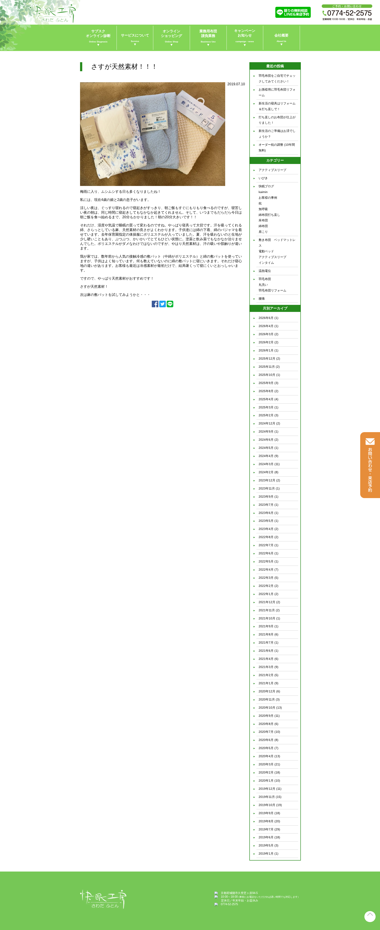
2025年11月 (267, 366)
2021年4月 (266, 659)
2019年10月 (267, 805)
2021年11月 (267, 610)
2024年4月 (266, 456)
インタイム (266, 262)
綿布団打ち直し (269, 215)
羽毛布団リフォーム (272, 290)
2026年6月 (266, 318)
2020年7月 (266, 731)
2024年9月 (266, 431)
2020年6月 (266, 740)
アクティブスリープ (272, 170)
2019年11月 (267, 797)
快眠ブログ (266, 186)
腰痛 (262, 298)
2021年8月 (266, 634)
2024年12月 (267, 423)
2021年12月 (267, 602)
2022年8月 (266, 537)
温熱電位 (265, 271)
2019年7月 (266, 829)
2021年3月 (266, 667)
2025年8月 (266, 391)
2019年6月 (266, 837)
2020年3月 (266, 764)
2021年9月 (266, 626)
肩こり (263, 231)
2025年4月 (266, 399)
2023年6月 (266, 513)
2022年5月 (266, 561)
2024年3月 (266, 464)
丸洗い (263, 284)
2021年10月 (267, 618)
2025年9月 (266, 383)
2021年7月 (266, 642)
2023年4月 (266, 529)
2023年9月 (266, 496)
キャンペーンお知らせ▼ (244, 38)
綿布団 (263, 226)
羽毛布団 (265, 279)
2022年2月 (266, 586)
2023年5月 (266, 520)
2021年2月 (266, 675)
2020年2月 (266, 772)
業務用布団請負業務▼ (208, 38)
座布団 (263, 220)
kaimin (263, 192)
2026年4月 (266, 326)
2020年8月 (266, 724)
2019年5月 (266, 845)
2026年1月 (266, 350)
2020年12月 (267, 691)
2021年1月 (266, 683)
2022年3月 (266, 577)
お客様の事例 (268, 197)
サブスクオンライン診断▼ (98, 38)
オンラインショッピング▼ (171, 38)
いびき (263, 178)
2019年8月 (266, 821)
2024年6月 (266, 439)
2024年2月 (266, 472)
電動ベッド (266, 251)
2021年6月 (266, 650)
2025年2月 (266, 415)
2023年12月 (267, 480)
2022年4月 (266, 569)
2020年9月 (266, 715)
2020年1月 (266, 780)
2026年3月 (266, 334)
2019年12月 (267, 788)
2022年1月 (266, 594)
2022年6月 (266, 553)
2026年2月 (266, 342)
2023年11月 (267, 488)
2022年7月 (266, 545)
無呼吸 (263, 209)
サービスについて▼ (135, 39)
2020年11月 (267, 699)
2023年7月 (266, 504)
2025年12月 (267, 358)
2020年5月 (266, 748)
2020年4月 (266, 756)
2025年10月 (267, 375)
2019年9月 (266, 813)
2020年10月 (267, 707)
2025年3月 (266, 407)
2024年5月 (266, 448)
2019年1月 (266, 853)
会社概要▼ (281, 39)
